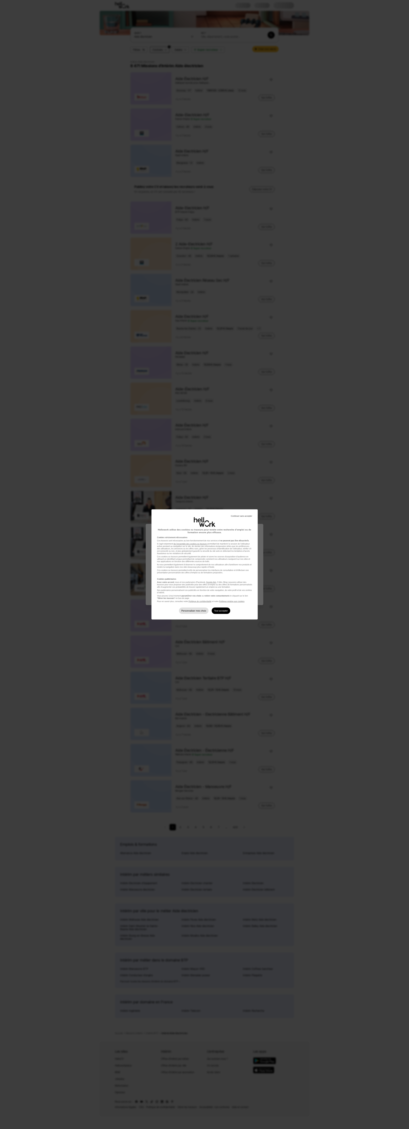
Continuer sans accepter (241, 516)
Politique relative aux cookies (231, 601)
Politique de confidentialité (200, 601)
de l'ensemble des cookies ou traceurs (190, 544)
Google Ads (211, 582)
